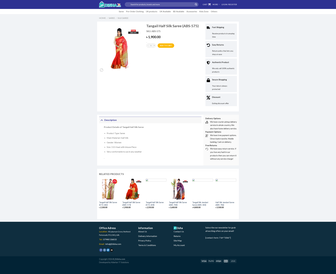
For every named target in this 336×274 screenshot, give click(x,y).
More (215, 4)
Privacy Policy (144, 240)
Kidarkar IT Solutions (120, 262)
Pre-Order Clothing (135, 11)
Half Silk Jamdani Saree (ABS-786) (225, 203)
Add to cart (166, 45)
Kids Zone (203, 11)
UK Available (165, 11)
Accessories (192, 11)
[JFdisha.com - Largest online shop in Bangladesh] (110, 4)
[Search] (196, 4)
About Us (142, 231)
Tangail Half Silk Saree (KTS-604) (155, 203)
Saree (121, 11)
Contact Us (179, 231)
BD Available (178, 11)
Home (102, 18)
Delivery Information (147, 236)
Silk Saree (123, 18)
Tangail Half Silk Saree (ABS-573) (131, 203)
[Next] (236, 197)
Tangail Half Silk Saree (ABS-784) (178, 203)
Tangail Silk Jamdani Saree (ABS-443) (200, 203)
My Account (179, 245)
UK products (151, 11)
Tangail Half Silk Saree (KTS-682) (108, 203)
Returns (177, 236)
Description (110, 120)
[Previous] (99, 197)
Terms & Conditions (147, 245)
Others (214, 11)
